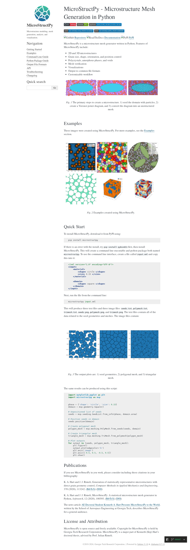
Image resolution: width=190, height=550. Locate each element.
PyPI (131, 37)
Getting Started (34, 49)
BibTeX (91, 489)
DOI (99, 489)
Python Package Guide (38, 60)
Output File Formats (37, 64)
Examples (31, 53)
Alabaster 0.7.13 (158, 544)
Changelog (32, 75)
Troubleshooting (35, 71)
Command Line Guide (37, 56)
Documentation (112, 37)
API (29, 68)
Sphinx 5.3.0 (142, 544)
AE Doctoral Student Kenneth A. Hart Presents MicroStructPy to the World (120, 504)
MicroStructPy (40, 25)
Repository (80, 37)
